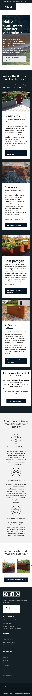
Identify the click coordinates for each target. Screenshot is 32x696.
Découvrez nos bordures (15, 225)
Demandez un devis (15, 401)
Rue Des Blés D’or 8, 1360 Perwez (12, 628)
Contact (14, 1)
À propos (9, 1)
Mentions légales (7, 693)
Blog (5, 1)
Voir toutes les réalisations (15, 580)
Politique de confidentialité (22, 693)
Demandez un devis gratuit (12, 59)
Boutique (18, 1)
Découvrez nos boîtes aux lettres (14, 361)
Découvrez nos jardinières (12, 153)
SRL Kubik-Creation (8, 626)
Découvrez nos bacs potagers (14, 291)
